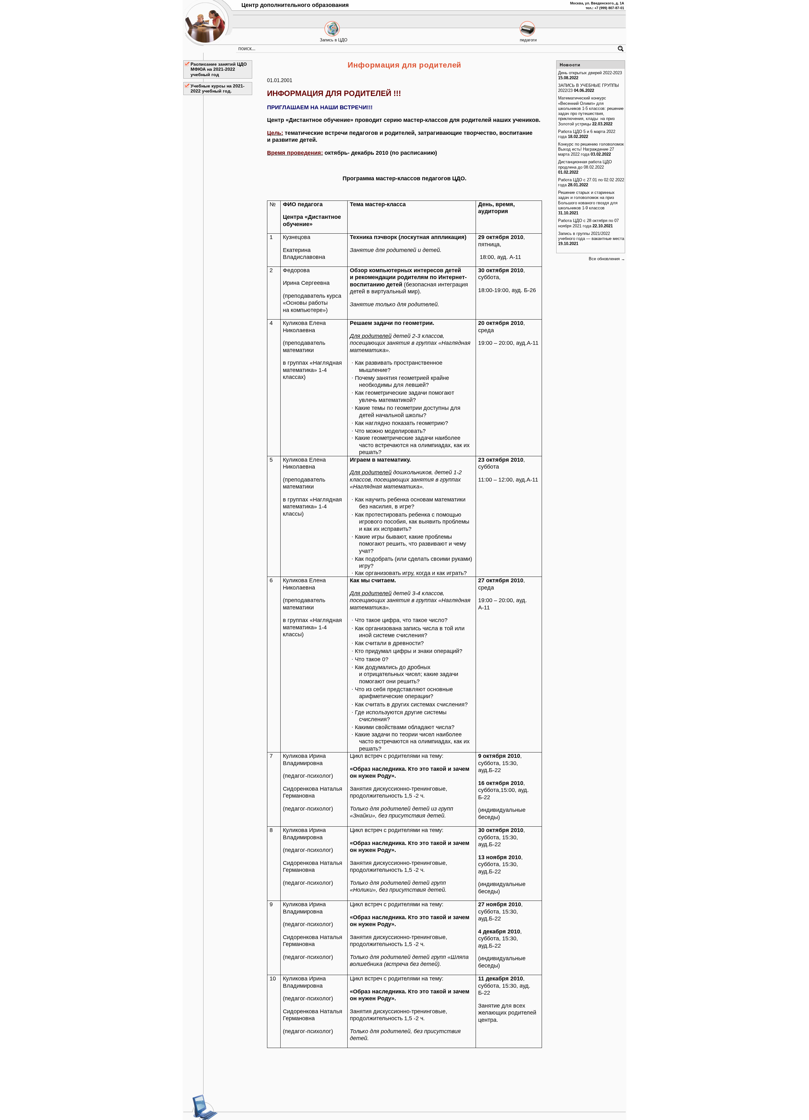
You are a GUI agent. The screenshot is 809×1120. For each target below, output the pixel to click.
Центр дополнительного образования (295, 5)
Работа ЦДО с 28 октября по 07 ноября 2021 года (588, 223)
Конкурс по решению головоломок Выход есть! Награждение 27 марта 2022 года (591, 149)
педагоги (528, 40)
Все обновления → (607, 258)
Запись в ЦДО (333, 40)
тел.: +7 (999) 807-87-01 (605, 8)
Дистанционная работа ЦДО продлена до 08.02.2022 (585, 164)
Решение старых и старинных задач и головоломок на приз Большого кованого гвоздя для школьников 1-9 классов (587, 200)
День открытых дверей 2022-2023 (590, 72)
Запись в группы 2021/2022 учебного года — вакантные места (591, 236)
